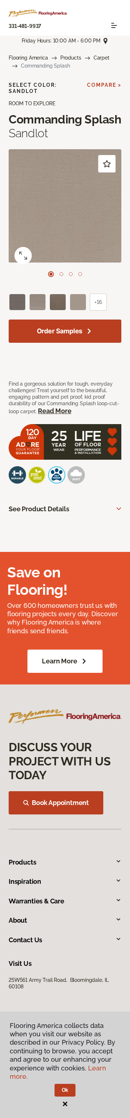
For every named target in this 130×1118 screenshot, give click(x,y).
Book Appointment (60, 802)
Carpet (101, 58)
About (18, 920)
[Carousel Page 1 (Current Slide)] (51, 274)
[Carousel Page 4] (80, 274)
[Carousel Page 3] (71, 274)
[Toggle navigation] (114, 25)
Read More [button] (54, 411)
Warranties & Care (36, 901)
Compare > (104, 85)
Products (70, 58)
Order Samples (60, 331)
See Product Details (39, 509)
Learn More (59, 661)
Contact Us (25, 940)
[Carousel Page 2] (61, 274)
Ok (65, 1090)
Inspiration (25, 881)
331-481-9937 (25, 26)
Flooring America (28, 58)
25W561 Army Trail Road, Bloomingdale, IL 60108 (59, 983)
